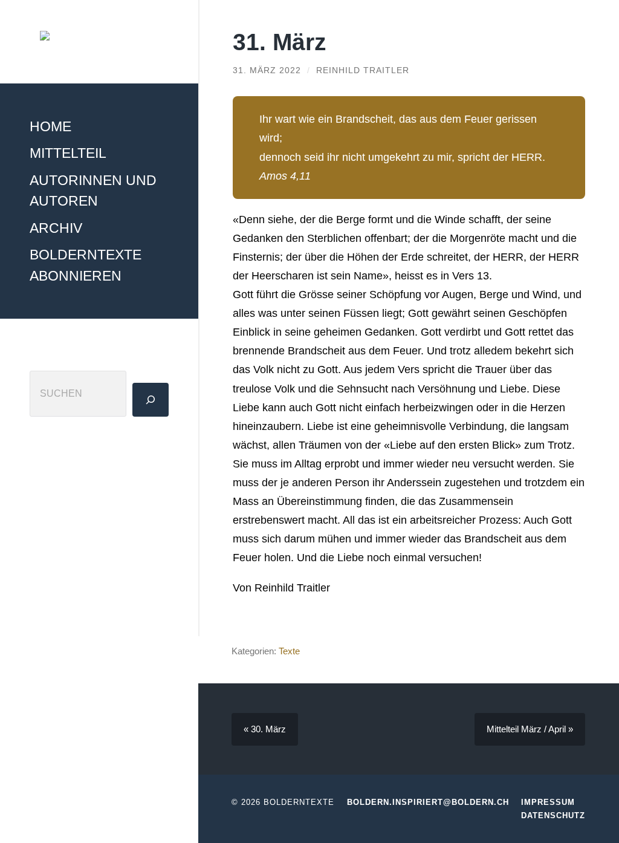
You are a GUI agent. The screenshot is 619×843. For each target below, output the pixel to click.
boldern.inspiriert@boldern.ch (428, 802)
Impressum (548, 802)
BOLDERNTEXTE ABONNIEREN (85, 265)
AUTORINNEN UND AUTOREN (93, 190)
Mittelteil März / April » (530, 729)
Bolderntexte (299, 802)
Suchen (48, 358)
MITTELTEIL (68, 153)
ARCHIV (56, 228)
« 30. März (265, 729)
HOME (50, 126)
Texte (289, 651)
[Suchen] (150, 400)
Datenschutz (553, 815)
